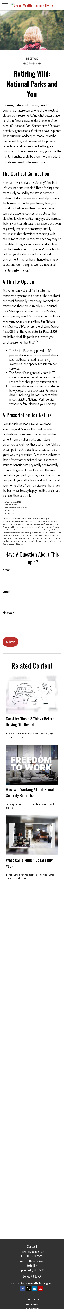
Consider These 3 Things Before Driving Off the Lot (30, 722)
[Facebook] (22, 1288)
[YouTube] (40, 1288)
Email (6, 591)
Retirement (32, 1304)
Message (8, 612)
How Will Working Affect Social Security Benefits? (30, 792)
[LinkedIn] (34, 1288)
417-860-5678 (36, 1252)
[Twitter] (28, 1288)
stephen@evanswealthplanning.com (32, 1283)
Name (6, 569)
